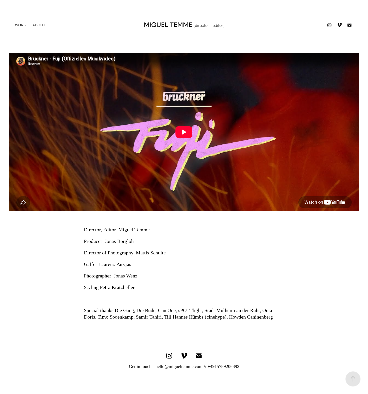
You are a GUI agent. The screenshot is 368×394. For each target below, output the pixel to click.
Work (20, 25)
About (38, 25)
